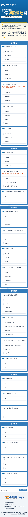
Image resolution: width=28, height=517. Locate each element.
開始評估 (24, 490)
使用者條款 (14, 514)
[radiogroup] (14, 55)
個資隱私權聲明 (21, 514)
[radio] (3, 51)
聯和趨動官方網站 (10, 502)
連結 (12, 504)
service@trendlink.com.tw (17, 506)
